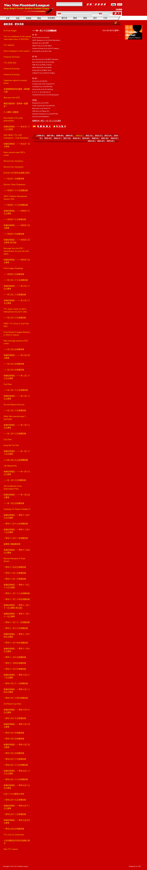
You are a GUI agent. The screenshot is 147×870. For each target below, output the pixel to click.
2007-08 (50, 136)
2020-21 (95, 138)
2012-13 (98, 136)
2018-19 (76, 138)
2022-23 (114, 138)
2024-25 (100, 141)
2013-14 (107, 136)
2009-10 (69, 136)
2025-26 (110, 141)
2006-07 (40, 136)
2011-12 (89, 136)
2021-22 (104, 138)
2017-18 (66, 138)
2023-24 (91, 141)
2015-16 (47, 138)
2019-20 (85, 138)
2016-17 (57, 138)
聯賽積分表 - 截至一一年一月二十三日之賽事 (46, 120)
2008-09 (59, 136)
